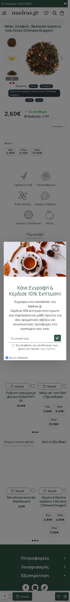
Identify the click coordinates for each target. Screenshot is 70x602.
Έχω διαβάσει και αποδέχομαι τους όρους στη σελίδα (37, 347)
